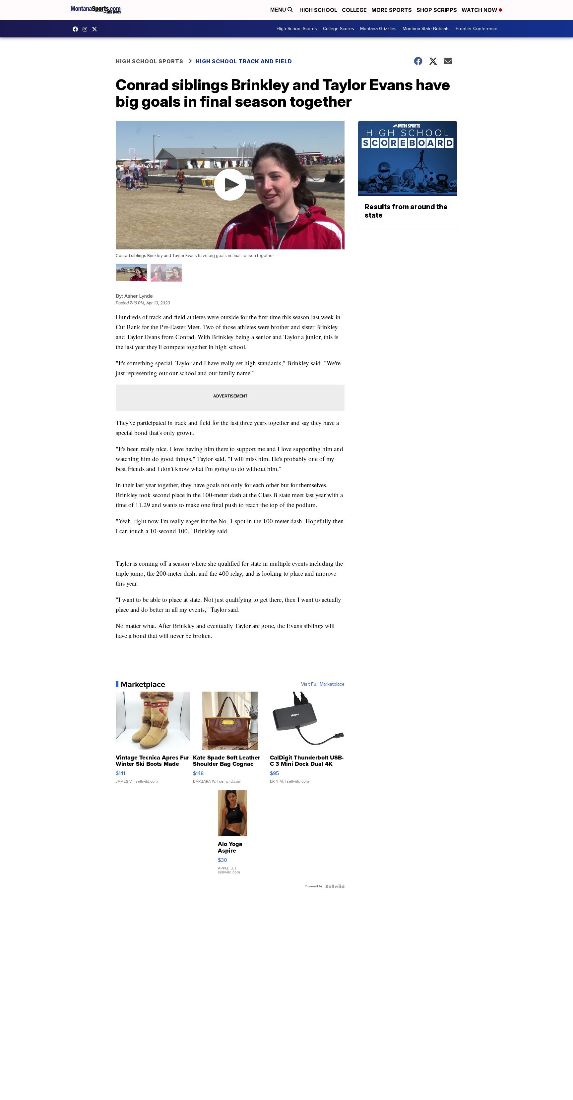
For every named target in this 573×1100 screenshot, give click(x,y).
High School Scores (297, 28)
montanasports (77, 29)
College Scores (338, 28)
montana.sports (87, 29)
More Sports (391, 10)
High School (318, 10)
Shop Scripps (436, 10)
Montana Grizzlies (378, 28)
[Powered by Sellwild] (335, 886)
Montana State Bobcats (426, 28)
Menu (278, 10)
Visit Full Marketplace (323, 684)
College (354, 10)
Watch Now (480, 10)
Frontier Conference (476, 28)
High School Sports (149, 61)
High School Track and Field (244, 61)
